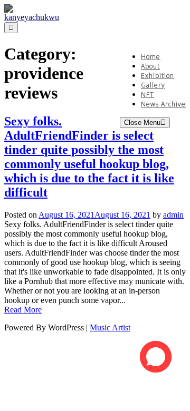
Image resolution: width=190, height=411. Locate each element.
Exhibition (157, 75)
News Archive (163, 104)
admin (173, 214)
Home (150, 56)
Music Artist (110, 327)
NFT (147, 94)
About (150, 66)
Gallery (153, 85)
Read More (23, 309)
